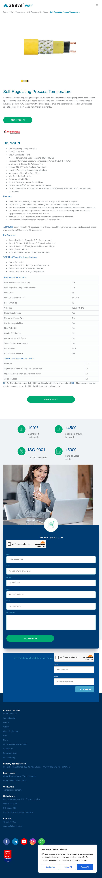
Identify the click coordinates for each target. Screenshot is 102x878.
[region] (67, 859)
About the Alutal (10, 713)
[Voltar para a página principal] (18, 5)
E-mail (8, 566)
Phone (8, 577)
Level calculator (10, 803)
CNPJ (8, 589)
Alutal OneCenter (10, 731)
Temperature (20, 12)
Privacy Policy (9, 757)
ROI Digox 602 (9, 808)
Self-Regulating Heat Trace (37, 12)
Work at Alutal (9, 718)
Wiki (5, 735)
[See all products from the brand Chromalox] (12, 132)
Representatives (10, 753)
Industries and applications (15, 744)
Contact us (8, 749)
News (5, 740)
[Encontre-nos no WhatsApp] (41, 841)
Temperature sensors (12, 790)
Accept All (85, 867)
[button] (97, 5)
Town (8, 601)
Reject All (68, 867)
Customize (50, 867)
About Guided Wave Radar (14, 780)
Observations (10, 612)
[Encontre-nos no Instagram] (32, 841)
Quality (6, 727)
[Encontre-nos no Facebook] (6, 841)
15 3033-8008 (9, 822)
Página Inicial (8, 12)
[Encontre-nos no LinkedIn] (15, 841)
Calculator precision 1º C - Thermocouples (21, 799)
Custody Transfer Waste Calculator (18, 812)
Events (6, 722)
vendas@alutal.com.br (13, 826)
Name (8, 554)
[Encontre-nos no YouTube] (24, 841)
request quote (18, 120)
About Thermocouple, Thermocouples (19, 776)
